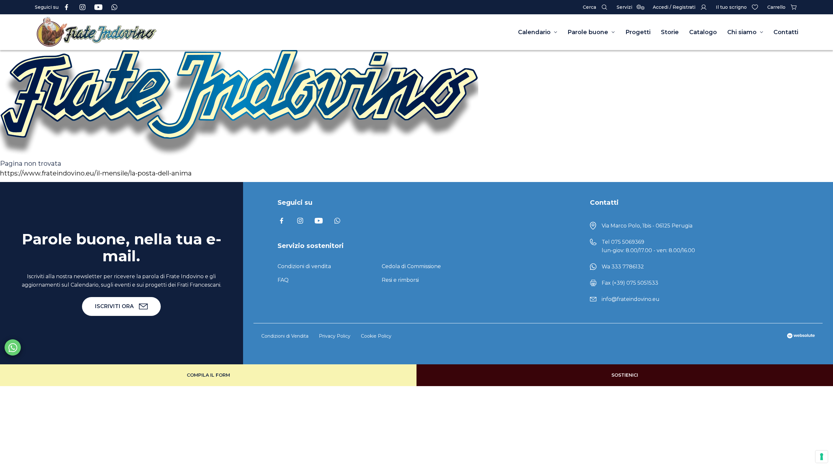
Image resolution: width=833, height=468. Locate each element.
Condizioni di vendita (304, 266)
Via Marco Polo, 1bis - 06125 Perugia (647, 226)
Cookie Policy (376, 336)
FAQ (283, 280)
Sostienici (624, 375)
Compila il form (208, 375)
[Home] (139, 32)
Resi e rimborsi (400, 280)
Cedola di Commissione (411, 266)
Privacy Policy (334, 336)
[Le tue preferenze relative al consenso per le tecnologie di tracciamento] (821, 456)
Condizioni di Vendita (284, 336)
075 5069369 (627, 242)
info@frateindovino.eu (631, 299)
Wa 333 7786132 (623, 267)
